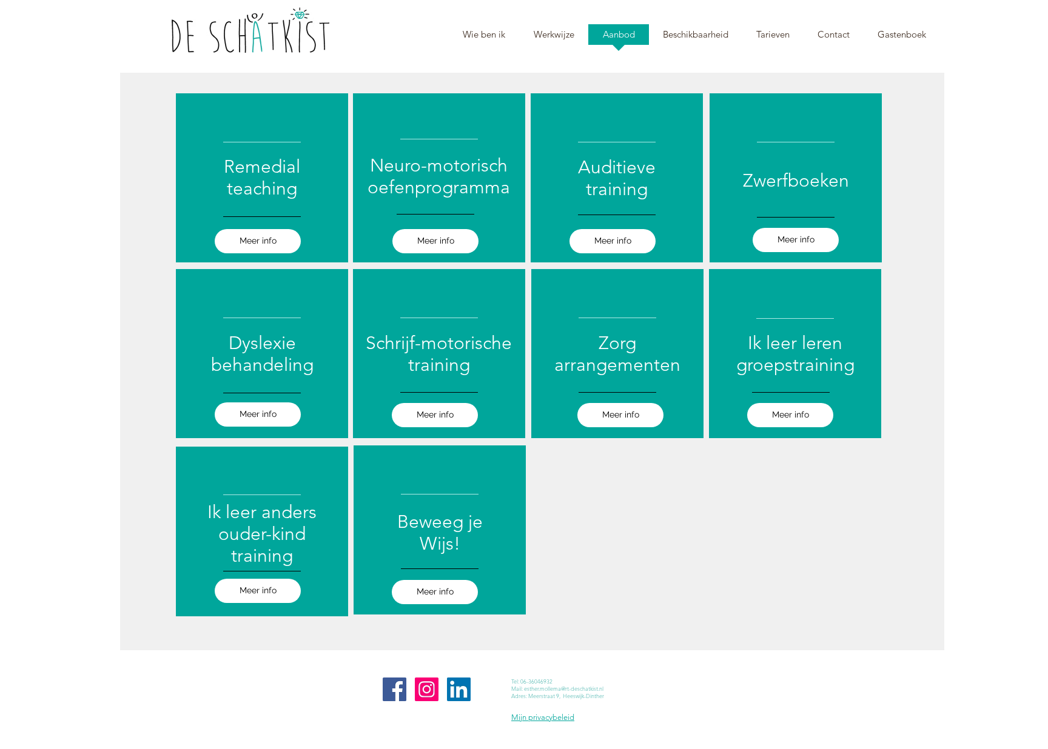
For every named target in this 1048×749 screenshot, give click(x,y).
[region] (262, 177)
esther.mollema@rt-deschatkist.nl (563, 688)
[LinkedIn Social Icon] (459, 689)
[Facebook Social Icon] (394, 689)
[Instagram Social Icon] (426, 689)
